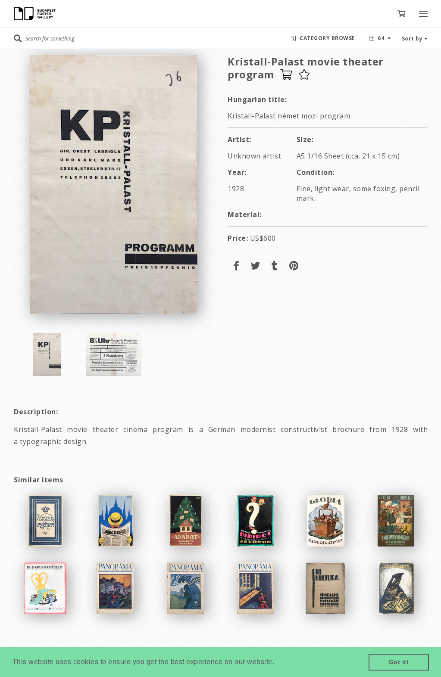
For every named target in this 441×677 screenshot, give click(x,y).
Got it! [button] (399, 661)
